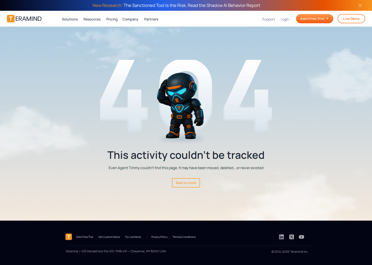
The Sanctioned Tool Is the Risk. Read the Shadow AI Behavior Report (176, 5)
